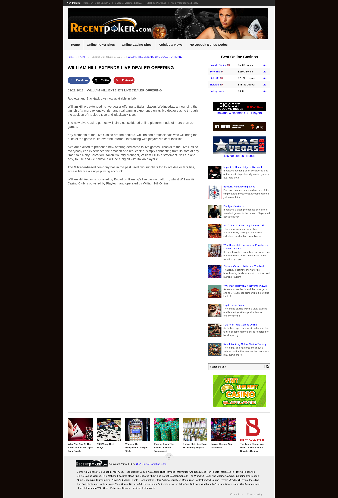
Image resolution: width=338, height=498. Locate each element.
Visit (265, 65)
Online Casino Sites (137, 44)
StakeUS (214, 78)
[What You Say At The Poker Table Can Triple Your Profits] (80, 429)
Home (75, 44)
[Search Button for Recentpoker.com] (266, 366)
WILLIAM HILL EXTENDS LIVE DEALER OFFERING (155, 57)
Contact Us (236, 494)
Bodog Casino (217, 91)
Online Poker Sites (101, 44)
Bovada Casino (218, 65)
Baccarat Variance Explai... (128, 3)
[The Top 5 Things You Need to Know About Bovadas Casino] (252, 429)
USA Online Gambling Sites (151, 463)
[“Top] (169, 457)
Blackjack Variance (156, 3)
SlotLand (215, 84)
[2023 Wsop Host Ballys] (109, 429)
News (82, 57)
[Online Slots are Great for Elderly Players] (195, 429)
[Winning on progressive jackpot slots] (137, 429)
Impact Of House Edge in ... (96, 3)
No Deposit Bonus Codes (209, 44)
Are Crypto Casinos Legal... (184, 3)
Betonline (215, 71)
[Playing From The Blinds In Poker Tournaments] (166, 429)
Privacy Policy (254, 494)
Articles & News (171, 44)
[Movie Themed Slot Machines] (223, 429)
